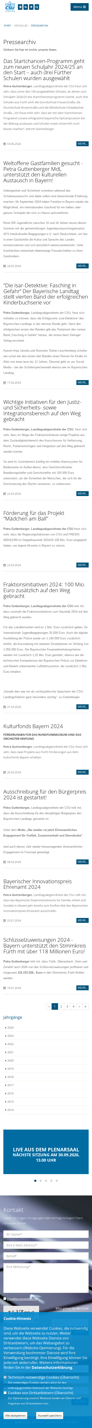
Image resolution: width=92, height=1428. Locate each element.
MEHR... (82, 144)
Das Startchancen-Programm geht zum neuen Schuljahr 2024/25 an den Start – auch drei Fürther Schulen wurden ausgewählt (44, 69)
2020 (10, 1060)
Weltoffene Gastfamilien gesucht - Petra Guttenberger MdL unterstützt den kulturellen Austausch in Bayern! (43, 171)
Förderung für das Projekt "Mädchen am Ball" (33, 515)
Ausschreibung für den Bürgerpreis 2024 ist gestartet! (44, 794)
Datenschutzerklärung (52, 1367)
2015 (10, 1101)
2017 (10, 1085)
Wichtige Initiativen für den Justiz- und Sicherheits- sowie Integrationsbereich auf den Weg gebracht (42, 410)
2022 (10, 1044)
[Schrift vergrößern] (31, 7)
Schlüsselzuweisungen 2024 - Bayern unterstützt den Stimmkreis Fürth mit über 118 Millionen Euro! (44, 945)
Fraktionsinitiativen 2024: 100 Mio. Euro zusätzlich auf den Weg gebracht (44, 590)
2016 (10, 1093)
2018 (10, 1077)
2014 (10, 1110)
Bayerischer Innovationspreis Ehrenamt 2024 (37, 884)
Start (7, 25)
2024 (10, 1027)
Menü (78, 7)
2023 (10, 1035)
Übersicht (69, 1377)
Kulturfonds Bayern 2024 (33, 726)
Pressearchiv (39, 25)
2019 (10, 1068)
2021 (10, 1052)
